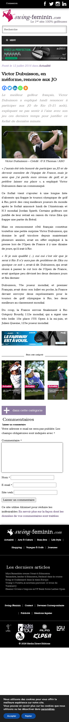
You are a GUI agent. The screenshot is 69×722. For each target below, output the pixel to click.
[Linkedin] (15, 88)
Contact (29, 605)
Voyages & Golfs (35, 547)
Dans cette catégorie (34, 355)
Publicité (25, 613)
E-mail (7, 485)
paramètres (47, 709)
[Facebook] (4, 88)
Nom (6, 477)
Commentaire (12, 440)
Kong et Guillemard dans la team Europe (27, 579)
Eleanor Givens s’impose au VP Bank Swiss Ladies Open (35, 589)
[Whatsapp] (20, 88)
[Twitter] (9, 88)
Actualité (44, 65)
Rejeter (28, 716)
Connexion (11, 3)
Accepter (11, 716)
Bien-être (42, 539)
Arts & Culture (25, 539)
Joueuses (52, 547)
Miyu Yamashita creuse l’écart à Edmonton (28, 573)
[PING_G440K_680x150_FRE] (34, 338)
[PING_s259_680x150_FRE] (34, 53)
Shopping (17, 547)
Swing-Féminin (13, 605)
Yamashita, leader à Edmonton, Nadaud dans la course (34, 576)
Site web (7, 492)
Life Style (56, 539)
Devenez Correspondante (50, 605)
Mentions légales (43, 613)
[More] (25, 88)
